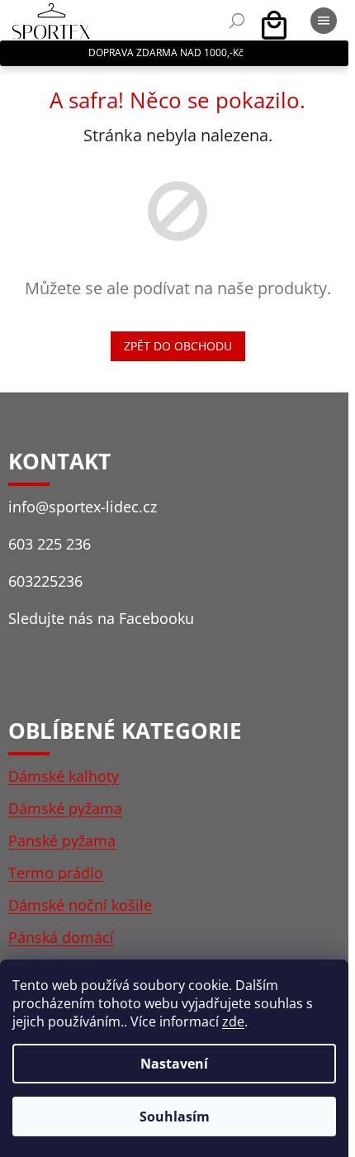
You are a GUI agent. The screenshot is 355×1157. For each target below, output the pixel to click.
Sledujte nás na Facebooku (101, 618)
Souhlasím (175, 1116)
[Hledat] (236, 20)
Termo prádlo (55, 873)
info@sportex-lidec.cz (82, 507)
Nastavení (174, 1064)
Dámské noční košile (80, 905)
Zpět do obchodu (178, 346)
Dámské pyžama (65, 808)
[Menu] (323, 20)
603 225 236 (49, 544)
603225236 (45, 581)
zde (233, 1021)
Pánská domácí (61, 937)
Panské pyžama (62, 840)
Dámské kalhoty (63, 776)
